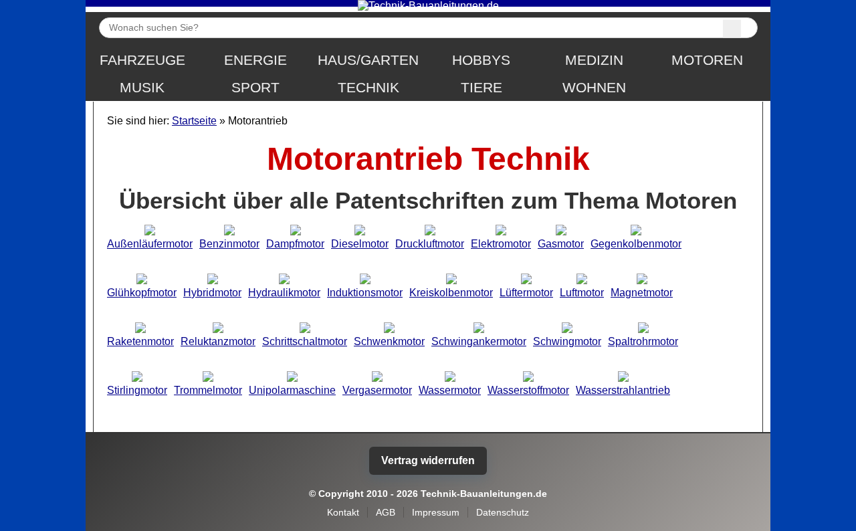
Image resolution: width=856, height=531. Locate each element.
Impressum (435, 512)
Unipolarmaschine (292, 390)
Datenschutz (502, 512)
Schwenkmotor (389, 341)
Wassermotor (450, 390)
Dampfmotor (295, 243)
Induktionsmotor (365, 292)
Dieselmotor (360, 243)
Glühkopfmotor (142, 292)
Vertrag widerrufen (428, 460)
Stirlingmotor (137, 390)
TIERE (481, 88)
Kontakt (343, 512)
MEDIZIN (594, 60)
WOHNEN (594, 88)
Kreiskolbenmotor (451, 292)
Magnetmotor (642, 292)
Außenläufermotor (150, 243)
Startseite (194, 120)
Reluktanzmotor (218, 341)
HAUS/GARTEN (368, 60)
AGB (385, 512)
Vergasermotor (377, 390)
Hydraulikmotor (284, 292)
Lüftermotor (526, 292)
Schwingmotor (567, 341)
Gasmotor (561, 243)
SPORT (255, 88)
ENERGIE (255, 60)
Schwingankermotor (478, 341)
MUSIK (142, 88)
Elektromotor (501, 243)
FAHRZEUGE (142, 60)
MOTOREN (707, 60)
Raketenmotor (140, 341)
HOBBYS (481, 60)
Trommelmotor (208, 390)
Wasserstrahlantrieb (623, 390)
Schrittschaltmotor (304, 341)
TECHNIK (368, 88)
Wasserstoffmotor (528, 390)
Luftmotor (582, 292)
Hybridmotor (212, 292)
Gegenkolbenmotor (636, 243)
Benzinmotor (229, 243)
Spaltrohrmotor (643, 341)
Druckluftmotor (429, 243)
